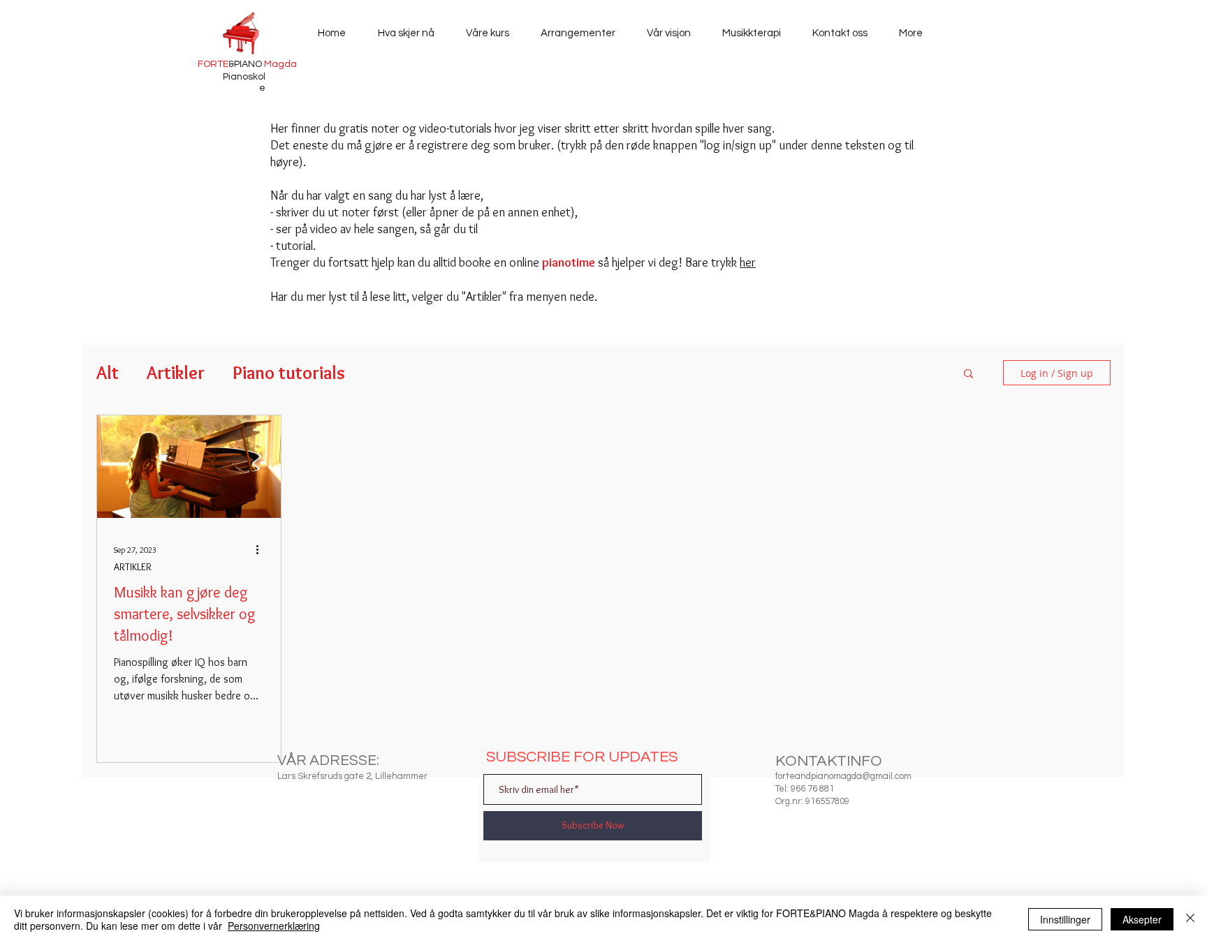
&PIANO (247, 64)
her (748, 262)
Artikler (176, 373)
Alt (107, 373)
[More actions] (262, 549)
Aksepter (1142, 919)
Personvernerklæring (274, 926)
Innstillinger (1065, 919)
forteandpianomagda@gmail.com (843, 776)
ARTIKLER (133, 567)
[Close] (1190, 919)
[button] (968, 374)
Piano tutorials (289, 373)
